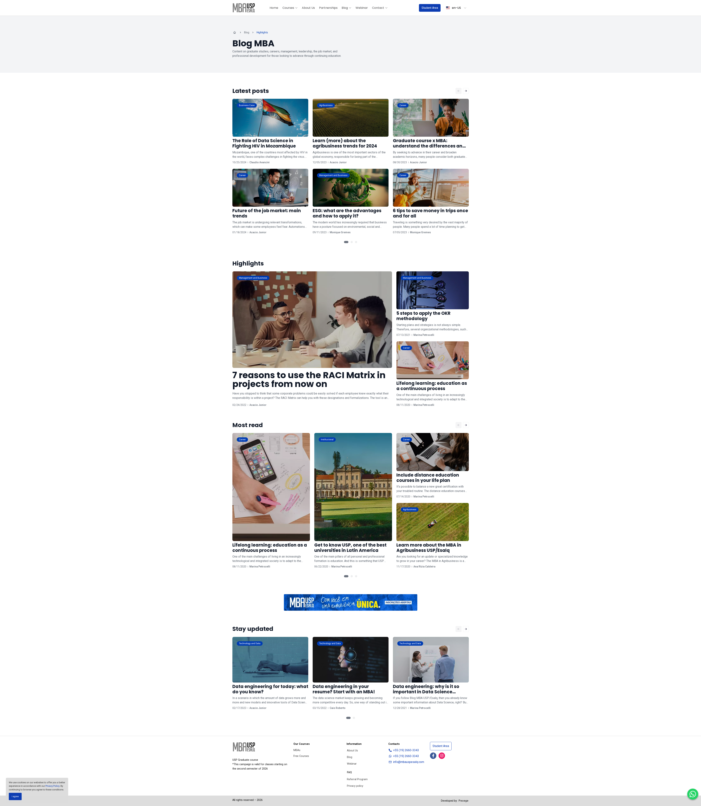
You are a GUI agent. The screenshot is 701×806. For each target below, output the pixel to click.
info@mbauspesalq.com (408, 762)
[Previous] (458, 91)
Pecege (463, 800)
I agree (15, 796)
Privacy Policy (52, 786)
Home (274, 8)
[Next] (466, 91)
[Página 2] (352, 242)
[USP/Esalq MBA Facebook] (433, 755)
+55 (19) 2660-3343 (406, 750)
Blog (345, 8)
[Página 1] (346, 242)
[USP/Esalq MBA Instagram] (442, 755)
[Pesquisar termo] (411, 8)
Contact (378, 8)
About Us (308, 8)
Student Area (430, 8)
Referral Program (357, 779)
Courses (288, 8)
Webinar (362, 8)
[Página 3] (356, 242)
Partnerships (328, 8)
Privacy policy (355, 785)
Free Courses (301, 756)
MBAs (296, 750)
